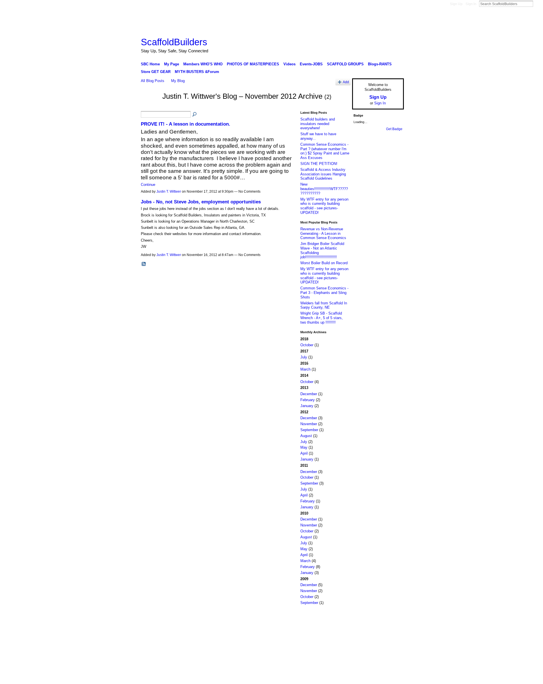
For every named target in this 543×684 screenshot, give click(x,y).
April (304, 453)
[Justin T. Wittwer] (150, 106)
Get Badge (394, 129)
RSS (143, 264)
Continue (148, 184)
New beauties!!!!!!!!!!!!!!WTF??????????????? (324, 188)
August (306, 436)
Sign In (471, 4)
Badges (340, 618)
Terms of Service (391, 618)
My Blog (178, 81)
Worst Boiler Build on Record (324, 263)
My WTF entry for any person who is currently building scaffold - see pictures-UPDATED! (324, 206)
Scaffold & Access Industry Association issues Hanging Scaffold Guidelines (323, 173)
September (309, 430)
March (305, 369)
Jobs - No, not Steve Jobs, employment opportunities (201, 202)
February (307, 400)
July (303, 357)
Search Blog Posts (194, 114)
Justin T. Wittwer (168, 191)
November (308, 424)
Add (346, 82)
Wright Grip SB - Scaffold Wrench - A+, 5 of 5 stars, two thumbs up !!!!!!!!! (321, 317)
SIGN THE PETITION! (318, 164)
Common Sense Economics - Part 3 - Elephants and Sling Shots (324, 292)
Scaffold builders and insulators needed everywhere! (317, 123)
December (308, 394)
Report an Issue (362, 618)
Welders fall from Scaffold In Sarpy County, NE (323, 305)
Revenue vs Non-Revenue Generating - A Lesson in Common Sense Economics (323, 233)
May (303, 447)
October (306, 345)
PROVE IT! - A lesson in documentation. (185, 124)
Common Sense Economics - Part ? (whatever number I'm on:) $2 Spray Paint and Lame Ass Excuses (324, 151)
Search (537, 3)
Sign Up (456, 4)
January (306, 406)
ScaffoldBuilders (174, 42)
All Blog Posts (152, 81)
